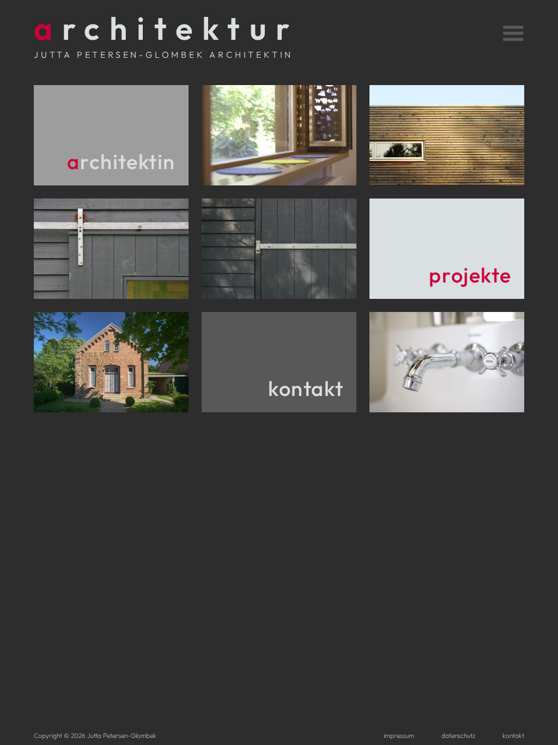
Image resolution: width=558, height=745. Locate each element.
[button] (500, 31)
